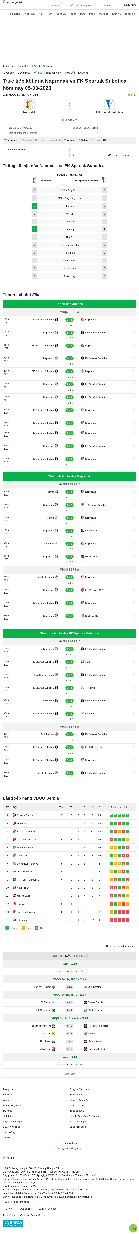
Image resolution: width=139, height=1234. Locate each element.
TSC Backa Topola (95, 505)
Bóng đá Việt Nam (79, 1089)
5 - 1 (69, 1025)
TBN (49, 13)
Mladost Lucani (45, 577)
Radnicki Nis (91, 616)
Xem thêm (69, 1073)
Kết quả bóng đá (78, 1121)
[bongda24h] (4, 14)
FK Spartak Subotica (43, 319)
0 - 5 (69, 1033)
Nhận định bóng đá (13, 1121)
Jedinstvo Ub (47, 649)
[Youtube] (48, 1202)
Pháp (92, 13)
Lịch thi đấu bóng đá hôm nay (85, 1116)
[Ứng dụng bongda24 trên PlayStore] (63, 1148)
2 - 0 (69, 1010)
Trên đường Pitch (83, 5)
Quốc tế (103, 13)
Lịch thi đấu (24, 72)
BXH (105, 140)
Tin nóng (15, 13)
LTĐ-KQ (116, 13)
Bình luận (130, 13)
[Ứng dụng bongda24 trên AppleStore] (75, 1148)
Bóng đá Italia (77, 1110)
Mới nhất (56, 5)
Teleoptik (49, 517)
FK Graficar (91, 556)
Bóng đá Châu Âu (79, 1100)
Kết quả (38, 72)
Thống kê (69, 140)
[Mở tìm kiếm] (132, 6)
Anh (41, 13)
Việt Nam (29, 13)
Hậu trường (9, 1132)
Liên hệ (10, 1208)
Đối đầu (83, 140)
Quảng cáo (26, 1208)
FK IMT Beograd (94, 747)
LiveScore (9, 72)
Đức (82, 13)
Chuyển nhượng (11, 1126)
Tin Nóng (7, 1094)
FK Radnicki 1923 (94, 590)
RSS (5, 1201)
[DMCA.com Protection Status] (13, 1226)
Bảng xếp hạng (54, 72)
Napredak (90, 319)
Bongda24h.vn (38, 1215)
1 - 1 (69, 1041)
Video (6, 1100)
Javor (51, 491)
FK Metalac (91, 530)
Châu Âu (61, 13)
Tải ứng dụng (69, 1143)
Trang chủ (8, 1089)
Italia (73, 13)
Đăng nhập (130, 4)
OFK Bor (49, 543)
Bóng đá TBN (77, 1105)
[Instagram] (41, 1202)
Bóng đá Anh (76, 1094)
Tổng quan (10, 140)
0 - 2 (69, 1002)
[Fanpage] (33, 1202)
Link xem (83, 72)
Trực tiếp (70, 72)
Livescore (8, 1137)
